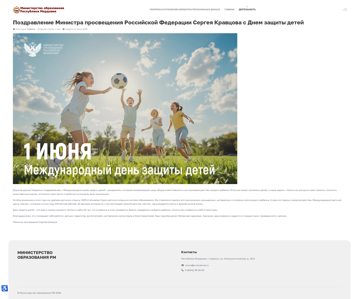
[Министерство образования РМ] (39, 9)
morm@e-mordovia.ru (197, 265)
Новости (31, 29)
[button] (229, 9)
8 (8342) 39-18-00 (194, 270)
